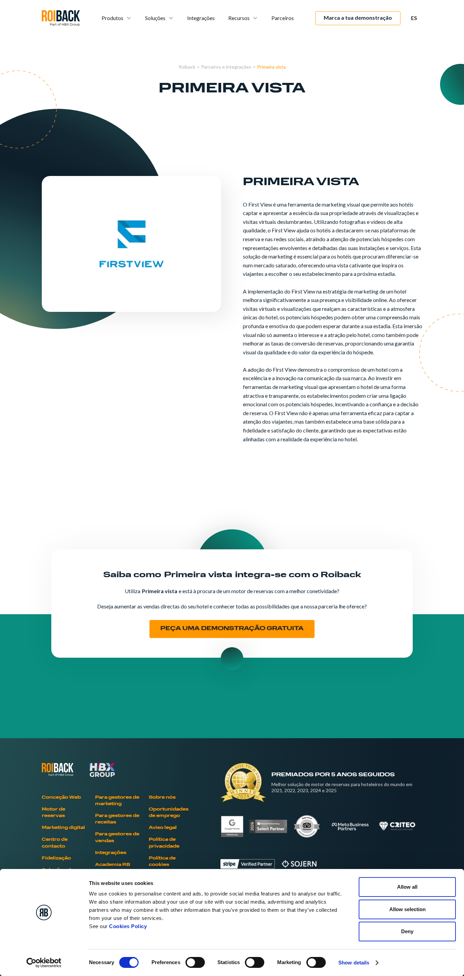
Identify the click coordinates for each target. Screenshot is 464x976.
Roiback (187, 67)
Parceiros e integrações (226, 67)
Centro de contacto (55, 843)
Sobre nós (162, 798)
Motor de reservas (53, 813)
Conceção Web (61, 798)
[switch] (195, 962)
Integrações (201, 18)
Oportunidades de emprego (169, 813)
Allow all (407, 887)
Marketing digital (63, 828)
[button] (116, 18)
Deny (407, 931)
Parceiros (282, 18)
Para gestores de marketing (117, 801)
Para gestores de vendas (117, 837)
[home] (61, 18)
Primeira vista (271, 67)
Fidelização (56, 858)
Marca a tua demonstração (358, 17)
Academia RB (112, 865)
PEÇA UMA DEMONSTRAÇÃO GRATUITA (232, 629)
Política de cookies (162, 861)
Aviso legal (163, 828)
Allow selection (407, 909)
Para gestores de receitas (117, 819)
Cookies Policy (128, 926)
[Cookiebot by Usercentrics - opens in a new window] (44, 963)
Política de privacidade (164, 843)
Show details (353, 962)
